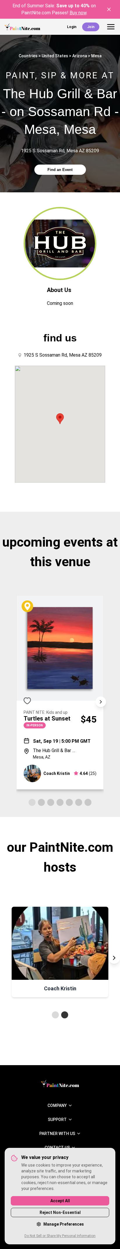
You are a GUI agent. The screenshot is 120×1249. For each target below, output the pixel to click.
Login (71, 27)
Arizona (79, 55)
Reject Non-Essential (60, 1212)
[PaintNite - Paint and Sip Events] (22, 26)
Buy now (78, 12)
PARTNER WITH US (57, 1133)
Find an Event (60, 169)
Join (90, 27)
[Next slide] (101, 702)
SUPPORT (57, 1119)
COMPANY (57, 1105)
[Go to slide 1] (55, 1014)
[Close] (109, 9)
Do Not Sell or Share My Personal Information (60, 1236)
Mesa (96, 55)
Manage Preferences (63, 1224)
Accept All (60, 1200)
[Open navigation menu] (110, 26)
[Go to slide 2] (64, 1014)
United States (55, 55)
